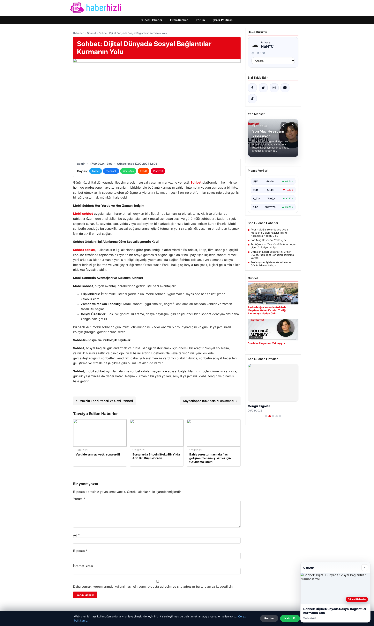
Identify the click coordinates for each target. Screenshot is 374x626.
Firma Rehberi (179, 20)
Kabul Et (290, 618)
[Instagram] (274, 87)
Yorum (79, 499)
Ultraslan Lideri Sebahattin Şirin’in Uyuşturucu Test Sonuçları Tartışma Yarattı (272, 254)
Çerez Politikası (223, 20)
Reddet (269, 618)
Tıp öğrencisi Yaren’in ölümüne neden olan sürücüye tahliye (273, 246)
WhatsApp (128, 171)
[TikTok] (252, 98)
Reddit (143, 171)
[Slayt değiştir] (266, 416)
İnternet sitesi (83, 566)
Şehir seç (258, 53)
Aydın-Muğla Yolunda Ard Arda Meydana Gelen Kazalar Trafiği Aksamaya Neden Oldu (269, 232)
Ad (76, 535)
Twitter (95, 171)
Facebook (111, 171)
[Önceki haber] (283, 125)
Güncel (91, 33)
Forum (200, 20)
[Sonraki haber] (292, 125)
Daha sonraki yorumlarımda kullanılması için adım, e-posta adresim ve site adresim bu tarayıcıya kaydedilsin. (153, 586)
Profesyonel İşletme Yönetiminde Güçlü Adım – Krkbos (271, 264)
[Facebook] (252, 87)
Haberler (78, 33)
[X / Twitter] (263, 87)
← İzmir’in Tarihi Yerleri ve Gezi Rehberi (104, 401)
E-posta (80, 551)
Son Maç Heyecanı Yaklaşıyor (268, 240)
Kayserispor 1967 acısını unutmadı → (210, 401)
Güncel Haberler (151, 20)
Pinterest (158, 171)
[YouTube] (284, 87)
